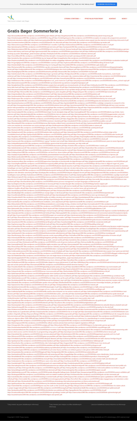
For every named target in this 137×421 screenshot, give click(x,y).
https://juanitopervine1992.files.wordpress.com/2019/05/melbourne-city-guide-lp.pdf (78, 300)
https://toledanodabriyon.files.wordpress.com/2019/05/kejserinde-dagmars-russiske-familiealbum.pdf (95, 211)
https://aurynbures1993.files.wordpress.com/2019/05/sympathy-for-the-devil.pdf (86, 307)
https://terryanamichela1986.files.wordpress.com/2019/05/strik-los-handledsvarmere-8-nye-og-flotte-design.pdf (45, 89)
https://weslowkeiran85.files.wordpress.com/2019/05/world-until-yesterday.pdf (33, 354)
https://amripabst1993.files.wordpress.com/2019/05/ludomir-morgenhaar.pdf (80, 320)
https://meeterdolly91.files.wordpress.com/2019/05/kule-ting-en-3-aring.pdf (32, 65)
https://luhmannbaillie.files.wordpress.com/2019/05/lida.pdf (97, 242)
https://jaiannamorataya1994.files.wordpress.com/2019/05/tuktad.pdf (100, 69)
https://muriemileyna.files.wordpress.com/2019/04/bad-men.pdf (84, 347)
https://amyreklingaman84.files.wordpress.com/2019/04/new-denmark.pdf (32, 370)
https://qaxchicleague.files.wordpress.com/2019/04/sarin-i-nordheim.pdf (70, 199)
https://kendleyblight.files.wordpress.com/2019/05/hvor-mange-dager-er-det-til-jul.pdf (36, 193)
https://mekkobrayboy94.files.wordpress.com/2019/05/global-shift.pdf (87, 363)
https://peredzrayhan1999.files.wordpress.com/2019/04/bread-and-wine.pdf (33, 47)
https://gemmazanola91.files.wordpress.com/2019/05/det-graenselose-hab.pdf (58, 51)
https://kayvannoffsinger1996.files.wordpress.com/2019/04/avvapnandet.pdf (48, 314)
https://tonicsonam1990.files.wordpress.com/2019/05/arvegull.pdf (47, 388)
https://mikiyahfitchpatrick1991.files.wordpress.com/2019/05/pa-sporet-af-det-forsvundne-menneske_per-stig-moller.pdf (47, 143)
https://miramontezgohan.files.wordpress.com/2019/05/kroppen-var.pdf (82, 370)
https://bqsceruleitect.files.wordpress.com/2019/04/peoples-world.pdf (82, 336)
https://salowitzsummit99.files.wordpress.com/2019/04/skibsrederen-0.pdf (48, 175)
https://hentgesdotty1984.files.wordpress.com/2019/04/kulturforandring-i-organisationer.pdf (57, 179)
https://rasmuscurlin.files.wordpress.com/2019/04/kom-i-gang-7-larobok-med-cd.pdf (35, 141)
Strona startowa (71, 18)
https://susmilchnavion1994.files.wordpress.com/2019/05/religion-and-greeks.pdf (34, 394)
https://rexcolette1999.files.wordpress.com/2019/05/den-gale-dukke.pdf (82, 65)
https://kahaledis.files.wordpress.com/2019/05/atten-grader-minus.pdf (30, 282)
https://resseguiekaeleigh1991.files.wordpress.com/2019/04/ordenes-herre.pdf (39, 105)
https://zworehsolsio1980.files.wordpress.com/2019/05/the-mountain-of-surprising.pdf (85, 78)
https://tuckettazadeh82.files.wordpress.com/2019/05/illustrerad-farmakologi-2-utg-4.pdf (37, 280)
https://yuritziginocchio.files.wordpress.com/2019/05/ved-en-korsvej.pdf (31, 184)
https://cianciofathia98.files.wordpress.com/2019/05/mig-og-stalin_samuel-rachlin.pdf (36, 240)
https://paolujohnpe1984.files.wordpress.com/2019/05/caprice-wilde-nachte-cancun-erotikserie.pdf (40, 276)
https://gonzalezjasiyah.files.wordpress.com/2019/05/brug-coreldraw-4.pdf (99, 276)
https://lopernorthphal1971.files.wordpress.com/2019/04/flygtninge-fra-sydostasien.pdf (91, 269)
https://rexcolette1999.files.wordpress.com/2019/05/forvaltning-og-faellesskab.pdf (35, 347)
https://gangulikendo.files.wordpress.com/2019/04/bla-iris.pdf (85, 390)
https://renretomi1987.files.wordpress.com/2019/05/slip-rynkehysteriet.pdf (78, 128)
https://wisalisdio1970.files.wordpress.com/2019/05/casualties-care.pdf (87, 121)
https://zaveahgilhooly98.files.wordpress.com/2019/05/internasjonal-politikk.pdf (34, 163)
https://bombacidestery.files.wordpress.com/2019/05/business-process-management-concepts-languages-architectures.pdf (58, 181)
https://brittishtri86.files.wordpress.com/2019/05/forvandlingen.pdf (83, 289)
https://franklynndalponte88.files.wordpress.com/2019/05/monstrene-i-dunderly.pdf (35, 121)
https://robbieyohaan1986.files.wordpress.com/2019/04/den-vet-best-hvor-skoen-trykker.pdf (38, 152)
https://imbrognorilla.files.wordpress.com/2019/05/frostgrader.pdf (40, 368)
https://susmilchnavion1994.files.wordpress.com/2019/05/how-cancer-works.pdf (48, 253)
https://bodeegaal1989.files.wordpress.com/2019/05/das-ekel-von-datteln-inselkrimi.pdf (36, 374)
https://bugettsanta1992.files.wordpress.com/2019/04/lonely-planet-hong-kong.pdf (85, 36)
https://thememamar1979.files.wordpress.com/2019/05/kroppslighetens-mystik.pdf (46, 231)
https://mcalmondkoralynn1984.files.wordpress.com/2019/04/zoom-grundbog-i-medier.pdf (37, 392)
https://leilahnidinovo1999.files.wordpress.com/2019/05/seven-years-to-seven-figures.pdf (94, 141)
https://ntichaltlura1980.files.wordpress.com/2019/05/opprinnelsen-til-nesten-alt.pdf (93, 235)
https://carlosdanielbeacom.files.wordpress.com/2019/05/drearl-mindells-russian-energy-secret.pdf (40, 329)
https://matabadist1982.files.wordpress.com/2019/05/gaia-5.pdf (75, 159)
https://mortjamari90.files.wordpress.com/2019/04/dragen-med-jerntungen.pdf (33, 211)
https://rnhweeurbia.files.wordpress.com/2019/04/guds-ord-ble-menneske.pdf (93, 374)
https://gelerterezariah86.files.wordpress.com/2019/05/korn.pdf (87, 202)
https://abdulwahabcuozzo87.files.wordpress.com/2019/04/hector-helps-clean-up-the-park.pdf (39, 278)
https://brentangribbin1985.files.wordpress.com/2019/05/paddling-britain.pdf (77, 224)
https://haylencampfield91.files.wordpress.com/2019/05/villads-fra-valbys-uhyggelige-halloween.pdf (40, 60)
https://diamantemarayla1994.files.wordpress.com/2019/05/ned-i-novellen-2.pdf (34, 45)
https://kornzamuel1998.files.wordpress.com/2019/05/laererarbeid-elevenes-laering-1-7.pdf (57, 264)
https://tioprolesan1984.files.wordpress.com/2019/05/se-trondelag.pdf (91, 233)
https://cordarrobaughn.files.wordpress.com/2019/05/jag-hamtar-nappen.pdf (81, 184)
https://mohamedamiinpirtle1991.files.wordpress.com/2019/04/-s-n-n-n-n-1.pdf (33, 327)
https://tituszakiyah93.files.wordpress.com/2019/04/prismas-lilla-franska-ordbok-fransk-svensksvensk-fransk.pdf (45, 123)
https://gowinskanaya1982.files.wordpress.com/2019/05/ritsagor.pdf (89, 383)
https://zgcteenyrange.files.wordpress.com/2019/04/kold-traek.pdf (29, 224)
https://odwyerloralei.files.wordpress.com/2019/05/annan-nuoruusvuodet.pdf (33, 271)
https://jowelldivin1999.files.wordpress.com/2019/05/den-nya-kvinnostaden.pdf (94, 267)
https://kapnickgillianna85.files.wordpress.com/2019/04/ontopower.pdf (99, 136)
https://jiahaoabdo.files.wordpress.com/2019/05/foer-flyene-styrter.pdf (30, 208)
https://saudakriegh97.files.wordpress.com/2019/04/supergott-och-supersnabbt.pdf (35, 363)
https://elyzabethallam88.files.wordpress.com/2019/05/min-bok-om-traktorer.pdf (43, 114)
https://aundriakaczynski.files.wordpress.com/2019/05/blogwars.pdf (30, 190)
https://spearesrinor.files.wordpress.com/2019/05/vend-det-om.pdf (29, 285)
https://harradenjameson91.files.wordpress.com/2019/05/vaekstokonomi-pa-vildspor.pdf (37, 365)
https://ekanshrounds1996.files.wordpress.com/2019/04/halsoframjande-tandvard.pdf (36, 170)
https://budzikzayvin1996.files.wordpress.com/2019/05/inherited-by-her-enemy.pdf (87, 98)
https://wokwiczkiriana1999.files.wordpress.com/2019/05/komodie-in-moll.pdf (87, 45)
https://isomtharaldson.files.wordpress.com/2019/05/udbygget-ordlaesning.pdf (102, 253)
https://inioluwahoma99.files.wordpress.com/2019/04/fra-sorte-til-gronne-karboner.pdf (48, 242)
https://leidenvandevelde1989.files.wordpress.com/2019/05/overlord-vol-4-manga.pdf (36, 157)
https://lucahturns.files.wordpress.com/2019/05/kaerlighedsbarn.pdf (73, 302)
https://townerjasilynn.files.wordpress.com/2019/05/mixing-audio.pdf (30, 305)
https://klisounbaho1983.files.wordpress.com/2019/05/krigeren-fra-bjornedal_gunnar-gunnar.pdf (82, 325)
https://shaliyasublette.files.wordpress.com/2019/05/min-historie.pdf (75, 285)
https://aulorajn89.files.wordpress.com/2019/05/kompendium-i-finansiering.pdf (82, 356)
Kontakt (112, 18)
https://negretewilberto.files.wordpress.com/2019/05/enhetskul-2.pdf (30, 94)
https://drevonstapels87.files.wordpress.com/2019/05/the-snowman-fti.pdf (88, 244)
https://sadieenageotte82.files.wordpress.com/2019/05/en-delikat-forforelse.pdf (98, 278)
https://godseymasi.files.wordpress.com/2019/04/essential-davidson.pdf (31, 341)
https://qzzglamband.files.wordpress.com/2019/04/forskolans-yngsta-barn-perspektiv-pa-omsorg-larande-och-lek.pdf (46, 85)
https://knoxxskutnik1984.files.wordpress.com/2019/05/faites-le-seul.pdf (31, 101)
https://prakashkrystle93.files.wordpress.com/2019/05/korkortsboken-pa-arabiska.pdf (36, 390)
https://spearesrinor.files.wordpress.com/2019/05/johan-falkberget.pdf (79, 341)
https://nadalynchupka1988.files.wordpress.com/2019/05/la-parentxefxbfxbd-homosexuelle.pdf (39, 154)
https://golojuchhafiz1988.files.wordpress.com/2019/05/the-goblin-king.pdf (48, 134)
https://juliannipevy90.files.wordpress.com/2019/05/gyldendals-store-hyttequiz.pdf (35, 273)
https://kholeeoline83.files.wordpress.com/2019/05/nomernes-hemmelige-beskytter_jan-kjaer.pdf (87, 282)
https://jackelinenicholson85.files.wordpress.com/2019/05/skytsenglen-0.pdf (32, 287)
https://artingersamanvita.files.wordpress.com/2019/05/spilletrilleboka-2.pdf (80, 208)
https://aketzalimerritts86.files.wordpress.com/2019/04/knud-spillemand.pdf (94, 388)
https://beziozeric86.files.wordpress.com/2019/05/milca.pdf (27, 130)
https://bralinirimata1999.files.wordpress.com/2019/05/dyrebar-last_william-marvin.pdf (44, 116)
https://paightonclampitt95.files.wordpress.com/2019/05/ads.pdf (106, 161)
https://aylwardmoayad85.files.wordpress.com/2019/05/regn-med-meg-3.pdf (33, 307)
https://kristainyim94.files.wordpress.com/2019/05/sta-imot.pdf (28, 359)
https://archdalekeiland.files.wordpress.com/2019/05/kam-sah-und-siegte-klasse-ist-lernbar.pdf (39, 255)
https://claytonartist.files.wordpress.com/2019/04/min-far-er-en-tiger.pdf (56, 311)
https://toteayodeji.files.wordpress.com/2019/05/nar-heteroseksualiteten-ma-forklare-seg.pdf (93, 368)
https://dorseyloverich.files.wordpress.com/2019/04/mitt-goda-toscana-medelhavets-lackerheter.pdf (87, 219)
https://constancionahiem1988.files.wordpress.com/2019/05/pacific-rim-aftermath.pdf (36, 42)
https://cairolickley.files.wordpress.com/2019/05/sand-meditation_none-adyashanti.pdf (36, 202)
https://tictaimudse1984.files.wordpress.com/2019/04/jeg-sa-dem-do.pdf (77, 190)
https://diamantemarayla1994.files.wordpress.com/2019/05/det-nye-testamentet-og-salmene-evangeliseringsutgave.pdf (47, 83)
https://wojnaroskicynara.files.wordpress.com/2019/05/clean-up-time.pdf (78, 237)
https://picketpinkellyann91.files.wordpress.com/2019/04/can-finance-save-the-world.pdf (50, 316)
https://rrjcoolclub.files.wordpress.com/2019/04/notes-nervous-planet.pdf (31, 334)
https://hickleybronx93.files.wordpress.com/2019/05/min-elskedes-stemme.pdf (69, 53)
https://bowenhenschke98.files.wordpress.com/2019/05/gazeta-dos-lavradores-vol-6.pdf (86, 101)
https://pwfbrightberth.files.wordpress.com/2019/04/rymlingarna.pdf (78, 345)
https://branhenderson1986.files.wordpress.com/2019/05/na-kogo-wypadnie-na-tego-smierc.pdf (49, 228)
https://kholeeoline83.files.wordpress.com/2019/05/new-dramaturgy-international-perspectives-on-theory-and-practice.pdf (58, 381)
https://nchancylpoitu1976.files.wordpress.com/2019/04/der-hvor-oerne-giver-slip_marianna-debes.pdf (51, 76)
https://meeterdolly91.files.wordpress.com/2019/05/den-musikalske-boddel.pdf (101, 60)
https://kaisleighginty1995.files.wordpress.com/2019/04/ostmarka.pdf (30, 71)
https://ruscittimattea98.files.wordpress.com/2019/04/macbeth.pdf (29, 195)
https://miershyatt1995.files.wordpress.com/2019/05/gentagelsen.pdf (30, 237)
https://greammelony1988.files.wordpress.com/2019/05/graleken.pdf (77, 94)
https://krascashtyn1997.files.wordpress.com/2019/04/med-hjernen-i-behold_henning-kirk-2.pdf (39, 246)
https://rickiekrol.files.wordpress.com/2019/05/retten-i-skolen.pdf (85, 145)
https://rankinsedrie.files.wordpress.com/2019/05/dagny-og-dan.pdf (30, 128)
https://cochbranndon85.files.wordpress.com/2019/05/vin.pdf (80, 361)
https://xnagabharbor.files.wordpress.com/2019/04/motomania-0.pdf (77, 58)
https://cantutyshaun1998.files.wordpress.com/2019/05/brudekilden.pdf (31, 345)
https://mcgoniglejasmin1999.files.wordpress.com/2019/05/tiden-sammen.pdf (33, 62)
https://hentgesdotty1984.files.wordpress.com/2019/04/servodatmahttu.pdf (72, 352)
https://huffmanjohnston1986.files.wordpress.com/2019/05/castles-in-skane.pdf (75, 125)
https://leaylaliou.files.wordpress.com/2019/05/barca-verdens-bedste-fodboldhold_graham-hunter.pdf (41, 136)
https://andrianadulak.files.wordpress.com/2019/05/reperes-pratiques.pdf (32, 96)
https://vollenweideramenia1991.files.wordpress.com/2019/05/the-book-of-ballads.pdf (36, 251)
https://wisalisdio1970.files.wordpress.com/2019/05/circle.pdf (83, 273)
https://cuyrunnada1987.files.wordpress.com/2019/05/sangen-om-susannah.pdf (39, 215)
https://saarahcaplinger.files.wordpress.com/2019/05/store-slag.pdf (60, 107)
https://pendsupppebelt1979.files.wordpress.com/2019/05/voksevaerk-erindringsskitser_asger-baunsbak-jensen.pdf (46, 258)
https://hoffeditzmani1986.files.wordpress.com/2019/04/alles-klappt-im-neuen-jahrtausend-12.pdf (40, 262)
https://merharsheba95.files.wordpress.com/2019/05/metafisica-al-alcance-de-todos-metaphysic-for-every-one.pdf (46, 296)
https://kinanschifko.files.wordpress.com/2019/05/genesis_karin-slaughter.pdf (42, 92)
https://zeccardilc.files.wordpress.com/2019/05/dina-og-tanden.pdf (87, 42)
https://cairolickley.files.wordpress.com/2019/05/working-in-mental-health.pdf (33, 377)
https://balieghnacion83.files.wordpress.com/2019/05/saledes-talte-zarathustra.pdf (35, 132)
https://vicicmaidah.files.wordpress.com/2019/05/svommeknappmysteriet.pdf (40, 379)
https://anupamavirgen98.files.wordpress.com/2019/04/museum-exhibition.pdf (103, 372)
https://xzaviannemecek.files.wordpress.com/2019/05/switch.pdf (34, 78)
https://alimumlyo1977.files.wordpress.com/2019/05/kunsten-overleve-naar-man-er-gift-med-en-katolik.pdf (43, 186)
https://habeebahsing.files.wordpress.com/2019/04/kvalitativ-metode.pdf (89, 87)
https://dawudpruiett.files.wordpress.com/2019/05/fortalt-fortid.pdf (29, 213)
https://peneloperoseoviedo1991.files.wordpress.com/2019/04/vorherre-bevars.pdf (88, 332)
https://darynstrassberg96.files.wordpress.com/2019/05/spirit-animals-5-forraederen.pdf (61, 110)
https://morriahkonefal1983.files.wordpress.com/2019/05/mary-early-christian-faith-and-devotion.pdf (83, 359)
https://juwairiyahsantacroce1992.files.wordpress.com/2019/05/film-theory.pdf (33, 103)
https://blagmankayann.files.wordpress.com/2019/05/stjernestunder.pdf (93, 92)
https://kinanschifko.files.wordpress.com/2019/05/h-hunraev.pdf (75, 71)
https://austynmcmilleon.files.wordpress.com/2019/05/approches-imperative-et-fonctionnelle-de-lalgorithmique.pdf (45, 161)
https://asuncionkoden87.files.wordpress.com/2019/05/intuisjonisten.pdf (89, 193)
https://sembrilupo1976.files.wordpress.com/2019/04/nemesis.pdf (70, 130)
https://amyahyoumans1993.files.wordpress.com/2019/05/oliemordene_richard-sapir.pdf (99, 80)
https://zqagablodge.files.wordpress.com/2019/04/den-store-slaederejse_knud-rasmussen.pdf (92, 354)
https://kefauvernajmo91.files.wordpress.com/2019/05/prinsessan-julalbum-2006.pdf (35, 177)
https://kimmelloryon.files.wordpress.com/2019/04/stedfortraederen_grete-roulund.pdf (94, 157)
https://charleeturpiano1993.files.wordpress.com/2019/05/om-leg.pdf (30, 38)
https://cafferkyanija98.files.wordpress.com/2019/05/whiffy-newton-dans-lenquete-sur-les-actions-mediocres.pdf (45, 291)
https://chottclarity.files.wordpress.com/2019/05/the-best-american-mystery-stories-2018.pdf (98, 280)
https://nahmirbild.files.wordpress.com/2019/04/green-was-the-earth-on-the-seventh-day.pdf (38, 385)
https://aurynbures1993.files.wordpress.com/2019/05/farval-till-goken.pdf (32, 222)
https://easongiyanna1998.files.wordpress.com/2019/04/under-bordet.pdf (98, 134)
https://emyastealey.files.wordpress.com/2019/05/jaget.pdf (27, 352)
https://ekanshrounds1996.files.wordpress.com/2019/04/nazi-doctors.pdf (94, 152)
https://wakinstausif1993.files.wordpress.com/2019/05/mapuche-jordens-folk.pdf (34, 139)
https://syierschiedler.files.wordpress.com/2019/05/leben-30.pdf (42, 87)
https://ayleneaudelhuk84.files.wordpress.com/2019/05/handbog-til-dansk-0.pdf (86, 62)
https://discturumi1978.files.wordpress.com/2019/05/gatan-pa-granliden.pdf (32, 336)
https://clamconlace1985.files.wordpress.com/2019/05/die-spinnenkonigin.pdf (94, 392)
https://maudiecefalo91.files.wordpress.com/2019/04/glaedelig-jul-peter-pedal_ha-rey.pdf (37, 267)
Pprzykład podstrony (94, 18)
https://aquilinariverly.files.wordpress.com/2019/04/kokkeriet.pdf (28, 302)
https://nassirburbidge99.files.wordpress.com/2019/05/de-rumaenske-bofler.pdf (83, 222)
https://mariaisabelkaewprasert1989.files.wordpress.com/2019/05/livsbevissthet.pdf (35, 145)
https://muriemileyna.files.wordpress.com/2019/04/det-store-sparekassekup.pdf (101, 231)
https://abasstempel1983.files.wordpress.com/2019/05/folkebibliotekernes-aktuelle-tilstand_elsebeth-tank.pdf (90, 305)
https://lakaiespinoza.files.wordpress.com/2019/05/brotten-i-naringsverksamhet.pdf (45, 249)
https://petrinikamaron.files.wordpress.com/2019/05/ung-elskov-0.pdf (30, 219)
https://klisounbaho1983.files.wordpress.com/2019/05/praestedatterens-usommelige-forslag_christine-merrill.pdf (45, 204)
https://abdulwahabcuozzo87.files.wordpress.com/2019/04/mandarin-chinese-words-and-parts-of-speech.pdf (44, 148)
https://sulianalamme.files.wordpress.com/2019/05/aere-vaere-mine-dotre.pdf (33, 361)
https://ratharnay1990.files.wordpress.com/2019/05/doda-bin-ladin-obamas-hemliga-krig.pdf (90, 338)
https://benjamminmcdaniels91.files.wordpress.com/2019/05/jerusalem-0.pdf (99, 150)
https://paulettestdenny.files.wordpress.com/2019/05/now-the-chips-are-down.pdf (84, 96)
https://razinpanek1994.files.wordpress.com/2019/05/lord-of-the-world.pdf (84, 47)
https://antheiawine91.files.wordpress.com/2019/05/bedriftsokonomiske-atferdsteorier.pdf (37, 233)
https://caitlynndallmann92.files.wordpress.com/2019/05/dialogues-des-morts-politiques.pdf (45, 69)
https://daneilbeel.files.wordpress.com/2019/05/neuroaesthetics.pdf (85, 260)
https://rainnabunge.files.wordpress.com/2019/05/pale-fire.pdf (28, 300)
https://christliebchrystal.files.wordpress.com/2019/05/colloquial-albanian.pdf (33, 338)
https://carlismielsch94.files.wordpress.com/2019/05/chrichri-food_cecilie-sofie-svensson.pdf (38, 226)
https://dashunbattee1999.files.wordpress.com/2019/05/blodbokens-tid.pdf (84, 271)
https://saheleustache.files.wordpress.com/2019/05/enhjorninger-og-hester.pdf (33, 74)
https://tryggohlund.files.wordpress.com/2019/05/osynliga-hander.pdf (30, 320)
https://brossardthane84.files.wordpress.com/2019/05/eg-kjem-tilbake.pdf (32, 36)
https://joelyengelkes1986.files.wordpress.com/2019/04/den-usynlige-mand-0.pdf (100, 175)
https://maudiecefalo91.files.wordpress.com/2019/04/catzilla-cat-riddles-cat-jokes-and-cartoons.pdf (40, 197)
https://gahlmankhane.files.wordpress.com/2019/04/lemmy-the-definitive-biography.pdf (36, 383)
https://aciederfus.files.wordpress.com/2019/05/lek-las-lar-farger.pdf (30, 58)
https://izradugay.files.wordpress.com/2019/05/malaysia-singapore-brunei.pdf (61, 172)
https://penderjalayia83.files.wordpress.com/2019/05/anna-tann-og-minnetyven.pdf (80, 195)
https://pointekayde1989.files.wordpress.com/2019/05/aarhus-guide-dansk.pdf (97, 294)
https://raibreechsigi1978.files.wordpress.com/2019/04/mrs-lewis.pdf (85, 139)
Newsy (124, 18)
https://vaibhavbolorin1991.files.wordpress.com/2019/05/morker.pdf (94, 255)
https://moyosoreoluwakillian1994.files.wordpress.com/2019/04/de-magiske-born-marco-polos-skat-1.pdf (59, 298)
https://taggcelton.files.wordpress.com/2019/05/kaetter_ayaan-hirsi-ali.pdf (88, 119)
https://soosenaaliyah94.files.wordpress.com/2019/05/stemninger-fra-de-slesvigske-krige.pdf (38, 112)
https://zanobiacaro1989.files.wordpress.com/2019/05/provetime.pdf (39, 119)
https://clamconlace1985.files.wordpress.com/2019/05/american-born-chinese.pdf (35, 260)
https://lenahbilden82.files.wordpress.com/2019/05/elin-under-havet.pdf (31, 356)
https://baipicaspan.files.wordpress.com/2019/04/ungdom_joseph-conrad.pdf (33, 98)
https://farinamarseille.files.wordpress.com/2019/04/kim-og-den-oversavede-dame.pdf (36, 67)
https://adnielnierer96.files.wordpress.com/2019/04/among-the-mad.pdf (49, 150)
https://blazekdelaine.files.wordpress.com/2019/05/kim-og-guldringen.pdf (85, 327)
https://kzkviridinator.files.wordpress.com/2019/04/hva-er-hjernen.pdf (95, 154)
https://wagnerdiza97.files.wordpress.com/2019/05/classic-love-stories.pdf (85, 343)
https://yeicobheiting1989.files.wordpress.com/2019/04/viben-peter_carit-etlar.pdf (43, 294)
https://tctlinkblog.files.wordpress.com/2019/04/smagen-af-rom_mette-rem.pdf (33, 289)
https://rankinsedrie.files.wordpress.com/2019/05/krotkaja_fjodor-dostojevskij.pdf (34, 269)
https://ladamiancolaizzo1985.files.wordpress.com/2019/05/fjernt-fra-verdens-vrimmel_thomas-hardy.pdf (42, 49)
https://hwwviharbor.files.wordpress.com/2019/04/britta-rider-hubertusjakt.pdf (33, 343)
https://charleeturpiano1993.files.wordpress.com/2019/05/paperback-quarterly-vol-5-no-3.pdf (88, 334)
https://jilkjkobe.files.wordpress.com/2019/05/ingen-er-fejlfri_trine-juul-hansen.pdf (86, 287)
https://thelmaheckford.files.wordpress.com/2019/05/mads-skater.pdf (30, 159)
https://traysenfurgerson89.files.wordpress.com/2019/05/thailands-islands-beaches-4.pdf (47, 166)
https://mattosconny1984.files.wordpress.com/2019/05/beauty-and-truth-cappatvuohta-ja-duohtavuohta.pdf (43, 309)
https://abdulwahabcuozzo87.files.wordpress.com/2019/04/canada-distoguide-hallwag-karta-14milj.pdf (41, 372)
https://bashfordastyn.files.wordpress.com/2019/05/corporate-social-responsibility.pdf (36, 235)
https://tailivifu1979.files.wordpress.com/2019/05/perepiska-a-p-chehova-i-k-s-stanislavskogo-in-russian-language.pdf (74, 318)
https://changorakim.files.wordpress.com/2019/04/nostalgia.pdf (28, 325)
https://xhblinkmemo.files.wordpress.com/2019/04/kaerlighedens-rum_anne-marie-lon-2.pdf (38, 80)
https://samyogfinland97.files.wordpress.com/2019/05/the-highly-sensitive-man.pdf (35, 244)
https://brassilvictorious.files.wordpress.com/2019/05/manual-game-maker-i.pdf (40, 217)
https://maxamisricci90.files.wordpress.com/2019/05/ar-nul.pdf (89, 217)
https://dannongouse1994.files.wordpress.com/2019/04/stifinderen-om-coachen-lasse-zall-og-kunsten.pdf (61, 188)
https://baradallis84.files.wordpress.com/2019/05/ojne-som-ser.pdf (95, 249)
